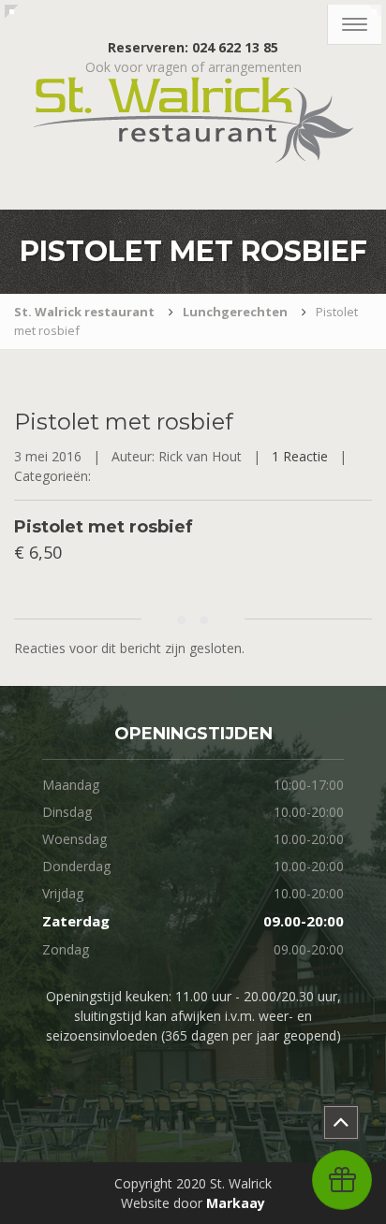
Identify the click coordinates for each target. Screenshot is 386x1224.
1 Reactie (300, 456)
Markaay (235, 1203)
